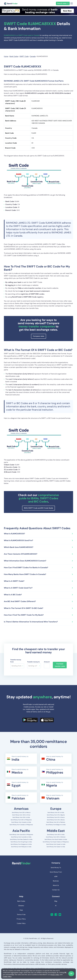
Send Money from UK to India (56, 812)
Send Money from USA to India (21, 817)
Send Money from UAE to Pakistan (55, 837)
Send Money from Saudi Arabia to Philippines (56, 842)
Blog (55, 901)
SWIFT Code (24, 56)
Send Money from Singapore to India (21, 844)
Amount (47, 662)
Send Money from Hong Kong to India (21, 842)
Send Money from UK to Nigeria (56, 815)
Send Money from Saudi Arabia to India (56, 839)
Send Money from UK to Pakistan (56, 822)
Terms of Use (21, 914)
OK (71, 974)
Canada (33, 56)
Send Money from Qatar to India (56, 846)
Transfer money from (15, 661)
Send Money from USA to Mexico (21, 812)
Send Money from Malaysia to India (21, 846)
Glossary (21, 905)
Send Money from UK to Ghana (56, 820)
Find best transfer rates (60, 665)
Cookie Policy (7, 976)
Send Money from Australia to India (21, 837)
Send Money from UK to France (56, 817)
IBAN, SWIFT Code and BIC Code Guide (38, 508)
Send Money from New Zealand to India (21, 839)
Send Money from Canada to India (21, 822)
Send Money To (56, 867)
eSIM (55, 876)
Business (56, 881)
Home (6, 56)
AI (55, 905)
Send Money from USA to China (21, 815)
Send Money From (56, 872)
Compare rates (38, 336)
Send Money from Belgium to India (56, 824)
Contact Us (55, 890)
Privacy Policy (54, 974)
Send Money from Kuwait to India (55, 844)
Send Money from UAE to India (56, 834)
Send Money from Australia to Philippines (21, 834)
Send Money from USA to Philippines (21, 820)
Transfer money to (33, 662)
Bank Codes (14, 56)
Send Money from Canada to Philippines (21, 824)
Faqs (21, 910)
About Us (56, 885)
